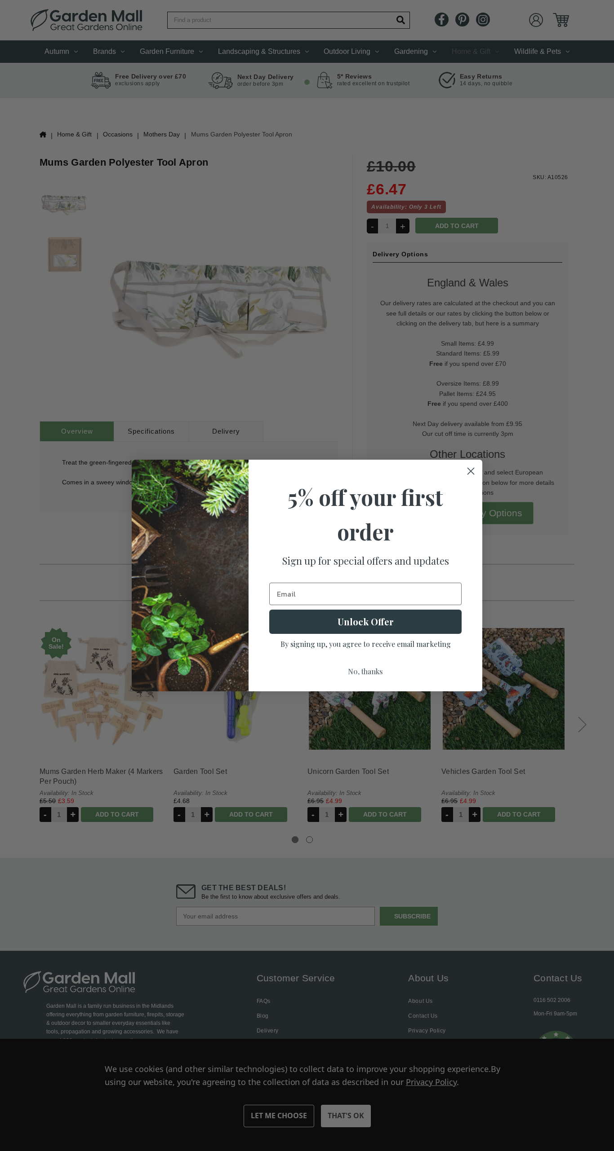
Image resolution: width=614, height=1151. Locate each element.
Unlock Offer (366, 621)
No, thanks (365, 671)
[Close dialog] (471, 471)
